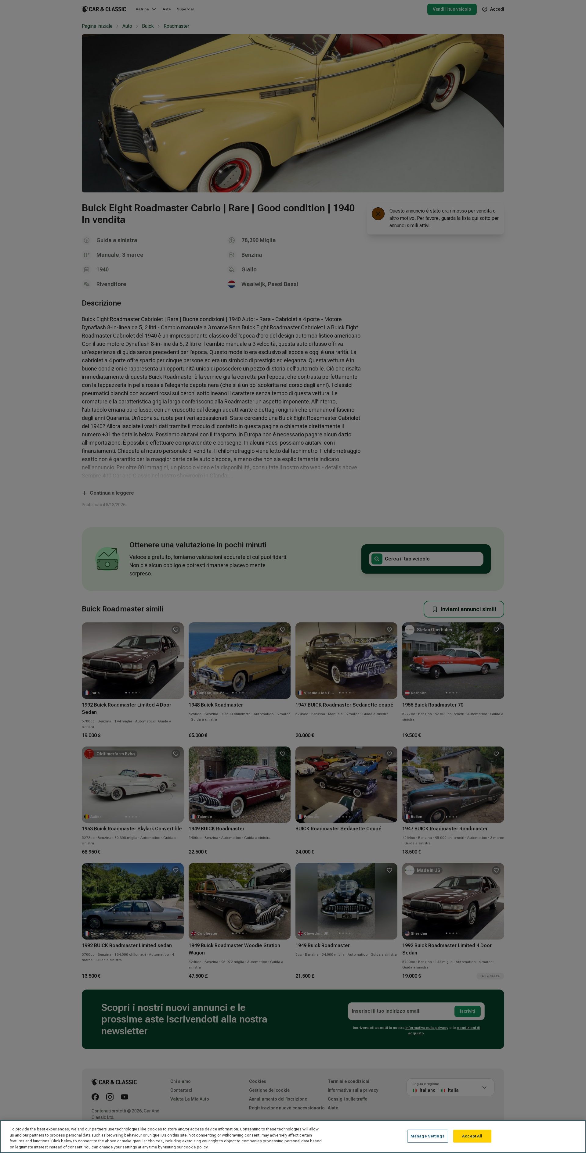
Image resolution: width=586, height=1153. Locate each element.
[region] (293, 1136)
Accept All (472, 1136)
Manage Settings (428, 1136)
